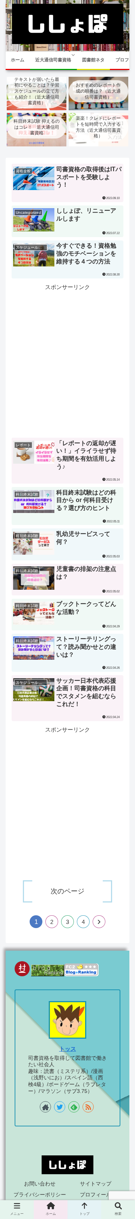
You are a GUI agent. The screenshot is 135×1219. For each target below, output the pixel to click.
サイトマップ (95, 1184)
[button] (120, 845)
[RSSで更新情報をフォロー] (88, 1106)
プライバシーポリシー (40, 1195)
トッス (67, 1049)
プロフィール (95, 1195)
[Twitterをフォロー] (59, 1106)
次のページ (67, 891)
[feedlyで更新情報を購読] (74, 1106)
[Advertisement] (67, 360)
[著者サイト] (45, 1106)
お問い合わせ (40, 1184)
